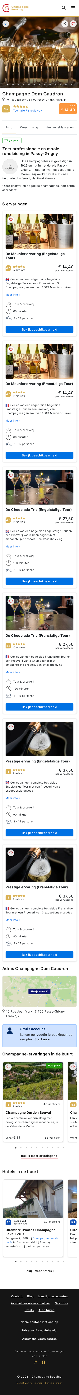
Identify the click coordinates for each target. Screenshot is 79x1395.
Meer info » (13, 294)
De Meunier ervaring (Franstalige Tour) (39, 384)
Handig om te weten (53, 1296)
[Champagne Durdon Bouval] (33, 1081)
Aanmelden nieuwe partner (30, 1303)
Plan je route (37, 991)
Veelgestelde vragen (60, 127)
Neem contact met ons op (39, 1322)
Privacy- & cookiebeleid (39, 1330)
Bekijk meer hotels (39, 1271)
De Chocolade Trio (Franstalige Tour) (38, 635)
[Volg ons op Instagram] (35, 1364)
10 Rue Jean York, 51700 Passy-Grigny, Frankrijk (36, 99)
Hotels (29, 1310)
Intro (9, 127)
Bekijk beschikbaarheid (39, 329)
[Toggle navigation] (73, 8)
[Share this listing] (64, 23)
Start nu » (42, 1039)
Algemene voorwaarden (39, 1338)
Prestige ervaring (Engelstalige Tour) (38, 761)
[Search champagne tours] (63, 7)
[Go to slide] (7, 84)
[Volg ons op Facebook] (43, 1364)
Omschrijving (29, 127)
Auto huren (46, 1310)
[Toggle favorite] (73, 23)
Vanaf (13, 1138)
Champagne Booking (47, 1376)
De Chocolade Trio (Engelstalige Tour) (39, 510)
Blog (30, 1296)
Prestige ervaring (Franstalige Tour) (37, 887)
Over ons (61, 1303)
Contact (17, 1296)
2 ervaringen (52, 1137)
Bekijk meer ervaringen (39, 1156)
